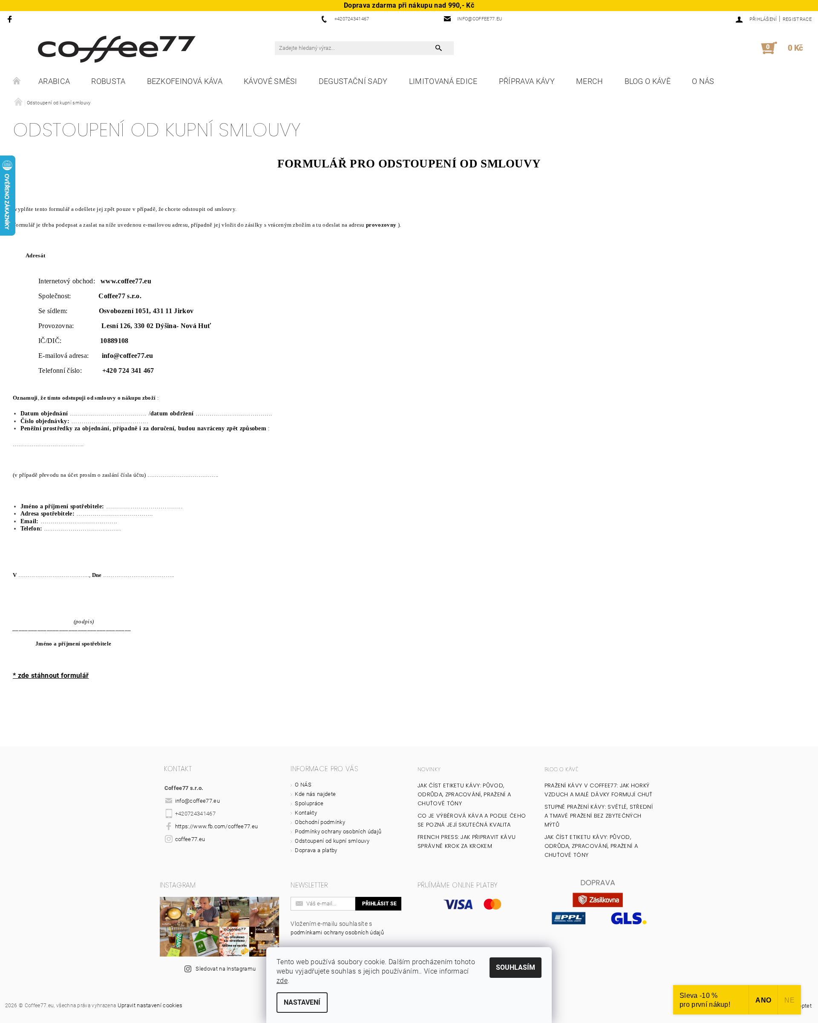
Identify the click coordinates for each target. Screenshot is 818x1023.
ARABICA (54, 81)
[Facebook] (10, 19)
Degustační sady (353, 81)
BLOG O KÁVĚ (648, 81)
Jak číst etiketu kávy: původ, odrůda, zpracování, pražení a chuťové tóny (464, 794)
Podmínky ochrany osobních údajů (338, 831)
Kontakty (306, 813)
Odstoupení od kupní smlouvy (332, 841)
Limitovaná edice (443, 81)
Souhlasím (515, 967)
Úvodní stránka (17, 81)
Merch (589, 81)
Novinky (429, 769)
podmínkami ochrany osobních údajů (337, 932)
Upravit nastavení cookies (150, 1005)
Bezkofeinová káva (184, 81)
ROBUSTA (108, 81)
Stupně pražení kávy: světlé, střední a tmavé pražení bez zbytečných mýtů (598, 816)
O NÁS (703, 81)
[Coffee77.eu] (117, 49)
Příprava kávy (527, 81)
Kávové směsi (270, 81)
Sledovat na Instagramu (226, 968)
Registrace (797, 19)
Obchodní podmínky (320, 822)
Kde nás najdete (315, 794)
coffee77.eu (190, 839)
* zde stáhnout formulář (51, 675)
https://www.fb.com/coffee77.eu (216, 826)
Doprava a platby (316, 850)
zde (282, 981)
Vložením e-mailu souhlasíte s (337, 928)
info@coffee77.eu (197, 801)
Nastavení (302, 1002)
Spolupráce (309, 803)
